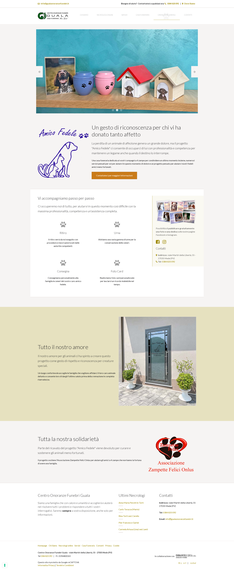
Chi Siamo (84, 15)
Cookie (116, 546)
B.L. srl (182, 563)
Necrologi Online (105, 15)
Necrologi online (66, 546)
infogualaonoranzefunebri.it (55, 3)
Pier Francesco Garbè (129, 522)
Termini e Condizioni (65, 565)
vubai (193, 563)
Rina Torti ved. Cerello (129, 516)
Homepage (42, 546)
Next (194, 71)
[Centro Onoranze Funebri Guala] (53, 15)
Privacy (108, 546)
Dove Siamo (189, 3)
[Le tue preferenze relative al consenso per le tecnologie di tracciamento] (4, 565)
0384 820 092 (173, 3)
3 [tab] (121, 110)
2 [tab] (117, 110)
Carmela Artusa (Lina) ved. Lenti (133, 529)
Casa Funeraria (142, 15)
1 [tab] (113, 110)
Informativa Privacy (46, 565)
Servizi (124, 15)
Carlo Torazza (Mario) (129, 509)
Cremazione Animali (167, 15)
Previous (39, 71)
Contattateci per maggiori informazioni (114, 175)
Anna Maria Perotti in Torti (131, 502)
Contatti (188, 15)
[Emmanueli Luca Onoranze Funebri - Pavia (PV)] (185, 556)
